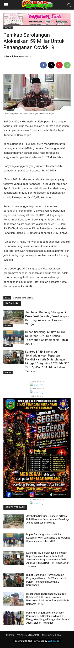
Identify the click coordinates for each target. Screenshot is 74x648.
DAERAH (8, 28)
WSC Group (53, 640)
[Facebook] (43, 65)
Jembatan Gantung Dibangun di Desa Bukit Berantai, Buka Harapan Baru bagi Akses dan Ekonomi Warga (47, 519)
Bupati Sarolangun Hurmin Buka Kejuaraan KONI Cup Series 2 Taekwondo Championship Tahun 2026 (48, 537)
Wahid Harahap (14, 56)
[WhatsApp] (67, 65)
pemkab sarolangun (23, 297)
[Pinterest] (59, 65)
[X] (51, 65)
